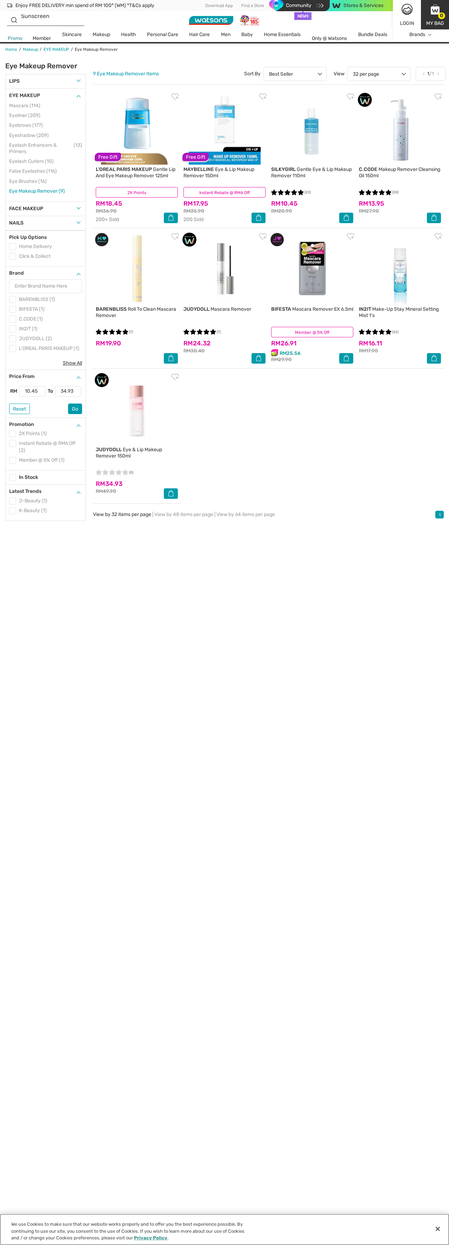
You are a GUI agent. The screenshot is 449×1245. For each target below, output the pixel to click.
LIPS (14, 81)
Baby (247, 34)
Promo (15, 38)
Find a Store (252, 5)
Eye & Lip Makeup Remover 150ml (129, 453)
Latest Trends (25, 491)
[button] (435, 14)
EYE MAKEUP (24, 95)
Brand (16, 273)
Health (128, 34)
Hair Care (199, 34)
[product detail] (137, 129)
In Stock (28, 477)
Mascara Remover (217, 309)
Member (42, 38)
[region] (224, 1229)
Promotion (21, 424)
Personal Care (162, 34)
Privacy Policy (150, 1237)
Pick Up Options (28, 237)
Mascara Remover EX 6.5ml (312, 309)
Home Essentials (282, 34)
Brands (417, 34)
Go (75, 409)
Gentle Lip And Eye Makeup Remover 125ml (135, 172)
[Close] (437, 1229)
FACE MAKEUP (26, 209)
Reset (19, 409)
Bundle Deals (372, 34)
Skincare (72, 34)
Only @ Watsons (329, 38)
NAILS (16, 223)
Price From (22, 376)
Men (225, 34)
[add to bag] (171, 218)
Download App (219, 5)
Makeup (101, 34)
